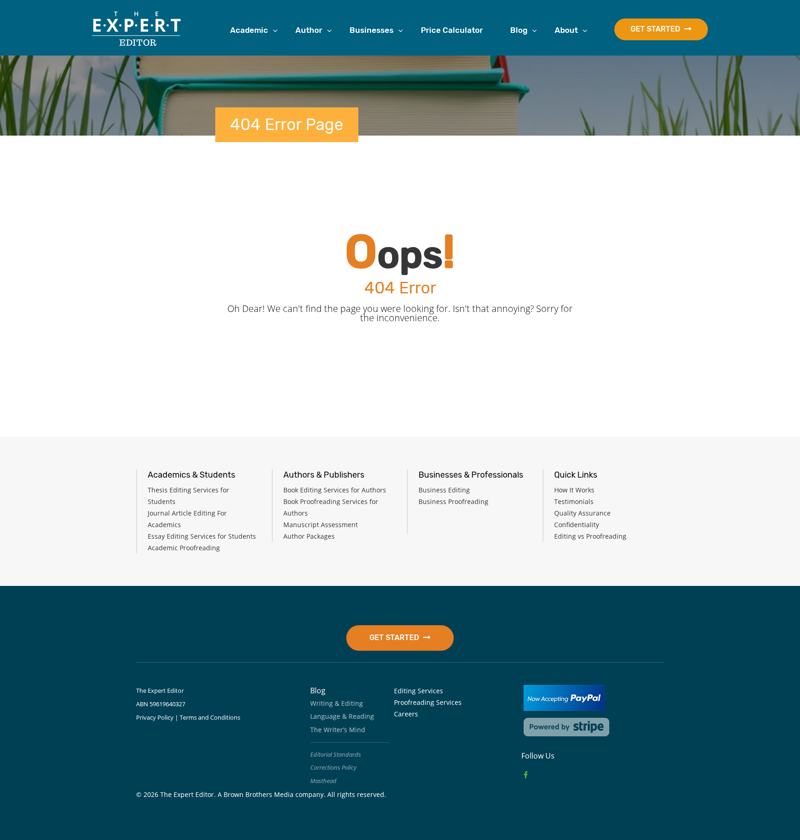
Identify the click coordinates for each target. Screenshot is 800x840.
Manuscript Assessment (320, 524)
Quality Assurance (582, 513)
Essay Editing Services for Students (202, 536)
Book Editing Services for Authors (334, 489)
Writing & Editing (336, 703)
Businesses (372, 30)
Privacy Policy (155, 717)
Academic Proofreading (184, 547)
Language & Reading (342, 716)
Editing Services (418, 690)
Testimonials (574, 501)
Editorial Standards (335, 754)
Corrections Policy (333, 767)
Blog (518, 30)
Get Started (656, 29)
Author (308, 30)
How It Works (574, 489)
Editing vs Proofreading (590, 536)
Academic (249, 30)
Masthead (323, 781)
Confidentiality (576, 524)
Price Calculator (452, 30)
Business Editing (444, 489)
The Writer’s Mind (337, 729)
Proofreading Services (428, 702)
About (566, 30)
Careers (406, 713)
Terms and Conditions (210, 717)
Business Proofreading (453, 501)
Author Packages (309, 536)
